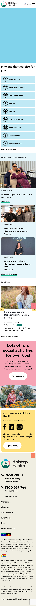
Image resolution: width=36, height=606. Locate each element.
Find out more (18, 29)
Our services (7, 502)
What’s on (6, 518)
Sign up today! (12, 446)
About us (5, 507)
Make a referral (8, 528)
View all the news (9, 274)
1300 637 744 (15, 487)
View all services (8, 150)
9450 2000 (14, 475)
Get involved (7, 512)
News (3, 523)
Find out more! (18, 376)
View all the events (9, 336)
